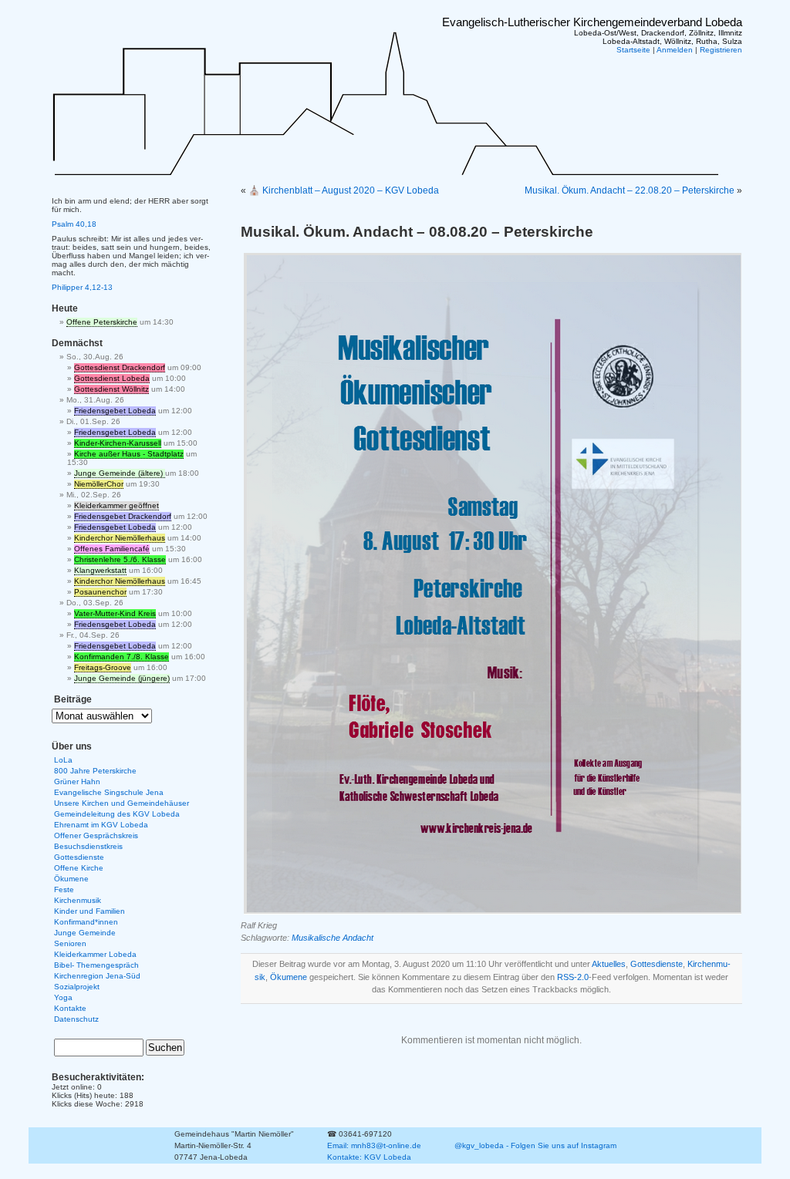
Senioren (70, 943)
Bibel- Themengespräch (96, 965)
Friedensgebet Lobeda (115, 410)
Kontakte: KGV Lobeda (369, 1157)
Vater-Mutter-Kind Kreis (115, 613)
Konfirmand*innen (86, 922)
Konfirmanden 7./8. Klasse (121, 656)
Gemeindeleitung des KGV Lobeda (117, 814)
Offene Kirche (78, 868)
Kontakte (70, 1008)
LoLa (63, 760)
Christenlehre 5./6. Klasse (120, 559)
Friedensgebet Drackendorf (122, 516)
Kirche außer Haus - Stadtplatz (129, 454)
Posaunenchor (100, 592)
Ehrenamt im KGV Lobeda (101, 824)
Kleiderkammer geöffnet (116, 505)
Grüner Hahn (77, 781)
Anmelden (675, 49)
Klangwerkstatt (100, 570)
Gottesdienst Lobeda (112, 378)
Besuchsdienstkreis (88, 846)
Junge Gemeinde (85, 932)
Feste (64, 889)
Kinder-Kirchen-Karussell (117, 443)
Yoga (63, 997)
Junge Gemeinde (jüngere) (122, 678)
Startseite (633, 49)
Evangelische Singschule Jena (109, 792)
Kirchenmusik (77, 900)
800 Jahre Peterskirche (95, 770)
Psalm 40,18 (74, 224)
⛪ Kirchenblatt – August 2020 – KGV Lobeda (343, 190)
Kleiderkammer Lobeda (95, 954)
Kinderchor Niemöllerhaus (119, 538)
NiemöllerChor (98, 484)
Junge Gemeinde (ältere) (119, 473)
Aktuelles (609, 963)
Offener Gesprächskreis (96, 835)
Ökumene (288, 977)
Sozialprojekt (77, 986)
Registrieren (721, 49)
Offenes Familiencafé (112, 548)
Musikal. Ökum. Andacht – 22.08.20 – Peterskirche (629, 190)
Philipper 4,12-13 (82, 287)
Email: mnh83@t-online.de (374, 1145)
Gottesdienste (656, 963)
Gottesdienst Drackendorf (119, 367)
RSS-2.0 (573, 977)
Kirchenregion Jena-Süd (97, 976)
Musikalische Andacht (332, 937)
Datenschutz (76, 1019)
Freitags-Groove (102, 667)
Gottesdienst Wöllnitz (111, 389)
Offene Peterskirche (101, 322)
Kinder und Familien (89, 911)
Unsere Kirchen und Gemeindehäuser (121, 803)
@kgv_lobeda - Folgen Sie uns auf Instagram (535, 1145)
